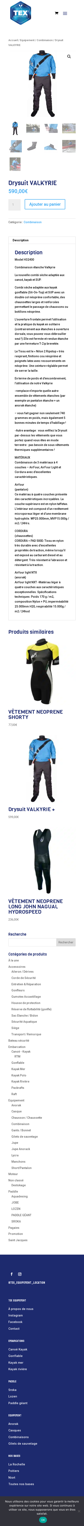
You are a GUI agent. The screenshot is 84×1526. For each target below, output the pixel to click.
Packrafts (17, 1087)
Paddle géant (18, 1403)
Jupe (14, 1142)
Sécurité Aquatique (24, 1021)
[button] (69, 56)
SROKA (16, 1221)
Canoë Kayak (17, 1349)
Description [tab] (21, 240)
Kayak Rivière (20, 1081)
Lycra (15, 1155)
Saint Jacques (18, 1240)
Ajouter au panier (45, 204)
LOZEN (15, 1208)
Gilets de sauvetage (24, 1136)
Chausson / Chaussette (26, 1117)
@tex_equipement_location (26, 1283)
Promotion (15, 1233)
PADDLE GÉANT (21, 1215)
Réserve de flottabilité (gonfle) (31, 1009)
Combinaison (45, 40)
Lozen (12, 1396)
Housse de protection (25, 1003)
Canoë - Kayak (20, 1051)
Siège (15, 1028)
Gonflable (17, 1062)
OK (43, 1520)
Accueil (13, 40)
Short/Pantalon (21, 1168)
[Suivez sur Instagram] (20, 1274)
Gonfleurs (18, 990)
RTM (17, 1056)
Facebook (15, 1322)
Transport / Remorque (26, 1034)
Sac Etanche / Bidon (24, 1015)
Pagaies (13, 1227)
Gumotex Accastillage (26, 996)
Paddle (13, 1191)
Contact (14, 1328)
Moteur (13, 1174)
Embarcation (16, 1047)
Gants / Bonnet (21, 1130)
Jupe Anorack (20, 1149)
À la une (13, 960)
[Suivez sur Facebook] (11, 1274)
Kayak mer (15, 1362)
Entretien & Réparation (26, 984)
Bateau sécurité (18, 1040)
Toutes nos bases (21, 1484)
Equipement (27, 40)
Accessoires (16, 966)
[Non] (79, 1511)
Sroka (12, 1390)
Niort (11, 1477)
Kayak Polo (18, 1075)
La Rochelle (16, 1464)
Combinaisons (18, 1437)
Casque (16, 1111)
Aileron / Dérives (22, 971)
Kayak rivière (17, 1369)
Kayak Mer (18, 1069)
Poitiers (13, 1470)
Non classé (15, 1180)
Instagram (15, 1315)
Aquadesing (19, 1196)
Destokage (18, 1185)
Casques (14, 1430)
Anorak (16, 1105)
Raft (14, 1094)
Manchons (18, 1161)
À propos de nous (20, 1309)
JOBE (15, 1202)
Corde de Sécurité (23, 978)
